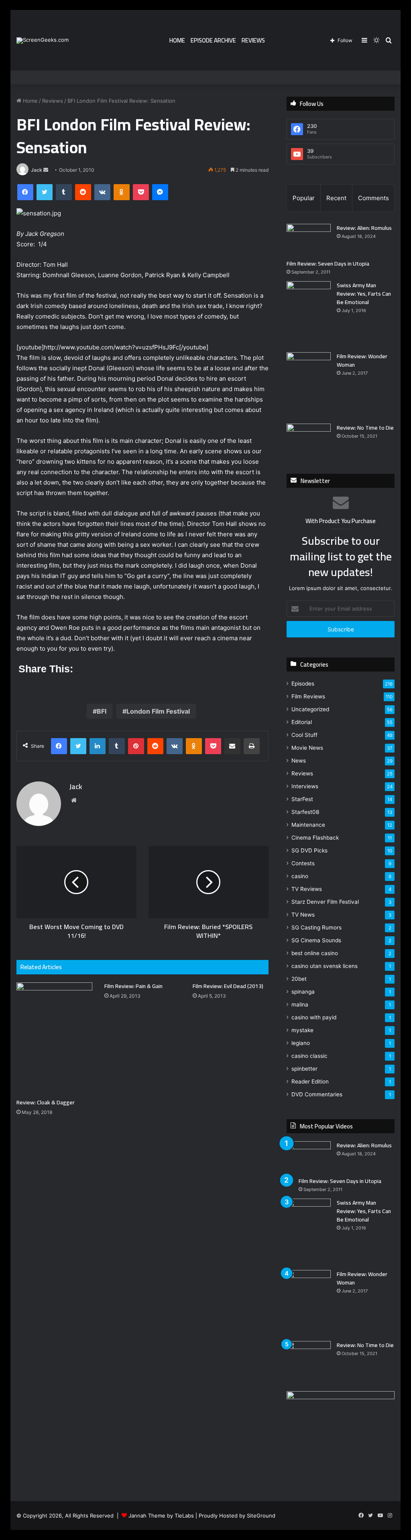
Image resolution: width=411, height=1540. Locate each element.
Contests (303, 863)
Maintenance (308, 825)
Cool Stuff (304, 735)
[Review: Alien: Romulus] (309, 239)
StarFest (302, 799)
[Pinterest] (136, 746)
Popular (304, 198)
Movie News (307, 748)
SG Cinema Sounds (316, 940)
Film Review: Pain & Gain (133, 986)
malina (299, 1004)
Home (177, 40)
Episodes (302, 683)
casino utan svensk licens (324, 966)
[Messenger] (160, 192)
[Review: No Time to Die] (309, 439)
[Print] (252, 746)
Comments (373, 198)
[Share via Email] (232, 746)
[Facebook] (25, 192)
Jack (36, 170)
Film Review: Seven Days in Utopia (328, 263)
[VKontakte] (102, 192)
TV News (303, 914)
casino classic (309, 1056)
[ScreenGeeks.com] (42, 40)
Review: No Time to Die (365, 427)
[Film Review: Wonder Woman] (309, 385)
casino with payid (313, 1017)
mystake (302, 1030)
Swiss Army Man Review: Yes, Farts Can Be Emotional (364, 293)
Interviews (304, 786)
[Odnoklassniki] (122, 192)
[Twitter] (45, 192)
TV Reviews (306, 889)
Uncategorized (310, 709)
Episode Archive (213, 40)
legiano (300, 1043)
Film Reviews (308, 696)
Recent (336, 198)
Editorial (301, 722)
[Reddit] (83, 192)
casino (299, 876)
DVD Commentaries (316, 1094)
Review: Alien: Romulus (364, 228)
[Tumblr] (64, 192)
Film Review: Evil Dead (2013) (228, 986)
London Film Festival (158, 711)
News (298, 760)
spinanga (303, 991)
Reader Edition (310, 1081)
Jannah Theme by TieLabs (161, 1515)
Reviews (253, 40)
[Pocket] (141, 192)
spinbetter (304, 1068)
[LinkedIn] (98, 746)
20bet (299, 979)
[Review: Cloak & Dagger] (54, 1038)
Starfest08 (305, 812)
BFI (101, 711)
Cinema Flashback (315, 837)
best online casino (314, 953)
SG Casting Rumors (316, 927)
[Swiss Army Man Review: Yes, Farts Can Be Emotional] (309, 314)
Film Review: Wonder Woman (362, 360)
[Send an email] (45, 170)
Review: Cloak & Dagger (45, 1102)
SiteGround (261, 1515)
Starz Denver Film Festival (325, 902)
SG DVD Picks (309, 850)
